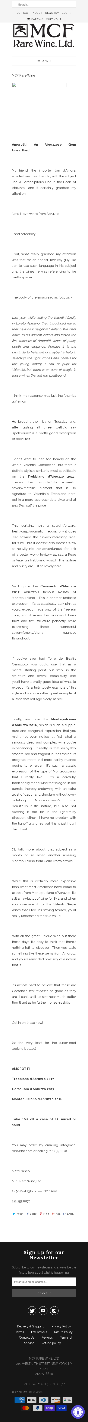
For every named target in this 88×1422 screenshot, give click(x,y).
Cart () (36, 19)
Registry (52, 12)
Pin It (46, 1213)
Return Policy (63, 1332)
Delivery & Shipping (30, 1326)
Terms (19, 1332)
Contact (23, 12)
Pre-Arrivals (39, 1332)
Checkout (54, 19)
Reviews (47, 1337)
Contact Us (26, 1337)
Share (33, 1213)
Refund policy (51, 1343)
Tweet (19, 1213)
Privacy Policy (61, 1326)
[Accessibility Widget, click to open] (78, 1412)
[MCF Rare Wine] (44, 36)
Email (70, 1213)
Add (58, 1213)
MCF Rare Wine (33, 1392)
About (37, 12)
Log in (67, 12)
